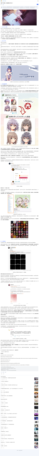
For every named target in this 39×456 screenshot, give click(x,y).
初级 (5, 372)
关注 (37, 4)
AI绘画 (3, 372)
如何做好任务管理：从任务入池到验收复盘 (6, 395)
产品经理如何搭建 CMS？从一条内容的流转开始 (7, 424)
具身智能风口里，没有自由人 (5, 431)
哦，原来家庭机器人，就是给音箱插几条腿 (6, 420)
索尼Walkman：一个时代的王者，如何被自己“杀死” (8, 442)
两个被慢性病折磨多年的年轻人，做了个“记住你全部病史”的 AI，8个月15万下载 (12, 388)
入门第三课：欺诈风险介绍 (4, 381)
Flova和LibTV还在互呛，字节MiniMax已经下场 (7, 438)
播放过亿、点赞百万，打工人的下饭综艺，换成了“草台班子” (9, 413)
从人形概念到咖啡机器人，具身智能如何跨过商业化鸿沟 (8, 417)
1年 (1, 372)
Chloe (3, 4)
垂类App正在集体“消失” (4, 399)
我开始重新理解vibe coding (4, 406)
